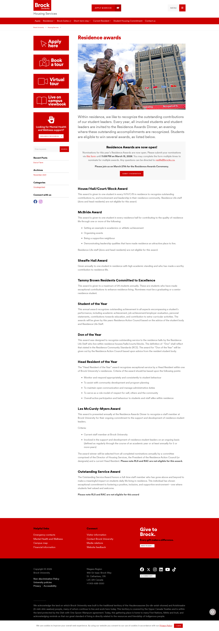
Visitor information (96, 534)
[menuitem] (106, 7)
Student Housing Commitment (127, 21)
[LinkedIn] (161, 569)
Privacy (37, 586)
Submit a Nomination (131, 174)
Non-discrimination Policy (46, 578)
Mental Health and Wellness (48, 538)
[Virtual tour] (51, 88)
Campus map (40, 543)
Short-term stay (81, 21)
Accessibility (50, 586)
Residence (48, 21)
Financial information (44, 547)
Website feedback (96, 547)
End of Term (38, 162)
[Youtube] (167, 569)
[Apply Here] (51, 43)
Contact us (150, 21)
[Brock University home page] (42, 5)
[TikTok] (174, 569)
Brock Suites (63, 21)
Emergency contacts (44, 534)
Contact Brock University (100, 538)
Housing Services (45, 13)
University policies (42, 582)
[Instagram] (40, 201)
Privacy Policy (166, 625)
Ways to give (146, 546)
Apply (37, 21)
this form (91, 156)
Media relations (95, 543)
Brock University (38, 27)
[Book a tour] (51, 69)
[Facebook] (35, 201)
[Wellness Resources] (51, 141)
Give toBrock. (148, 531)
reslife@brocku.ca (165, 160)
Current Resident (101, 21)
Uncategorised (39, 187)
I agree (178, 626)
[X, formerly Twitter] (149, 569)
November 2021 (39, 175)
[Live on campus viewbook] (51, 107)
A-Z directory (147, 576)
